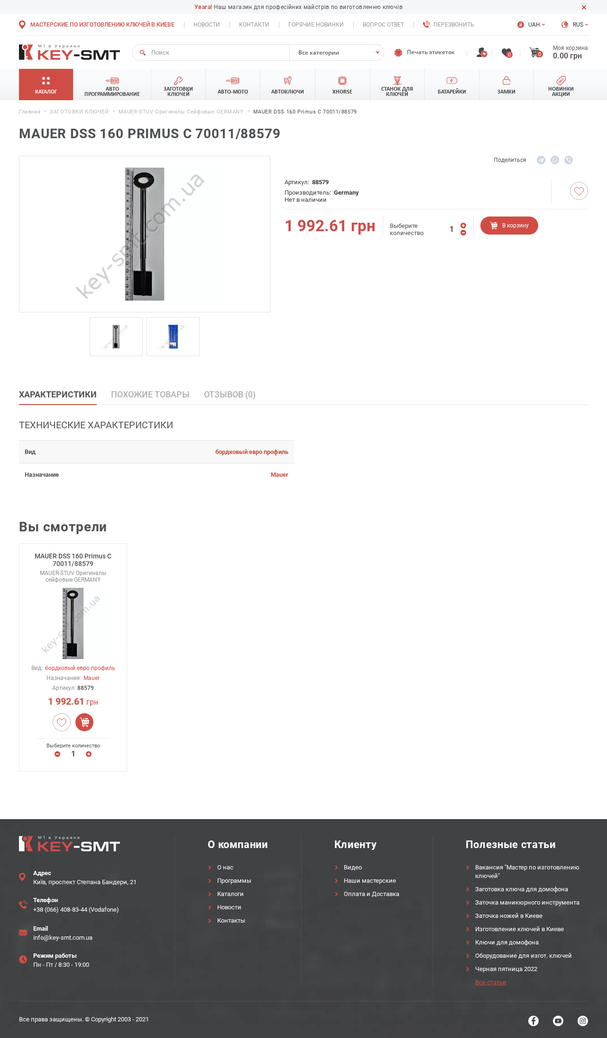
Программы (234, 880)
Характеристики (58, 394)
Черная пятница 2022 (506, 968)
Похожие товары (150, 394)
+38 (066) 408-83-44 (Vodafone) (76, 909)
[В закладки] (579, 191)
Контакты (231, 920)
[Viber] (568, 160)
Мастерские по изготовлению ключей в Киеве (102, 24)
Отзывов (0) (230, 394)
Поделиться (510, 160)
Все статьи (490, 982)
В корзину (515, 225)
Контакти (254, 24)
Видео (353, 867)
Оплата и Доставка (371, 893)
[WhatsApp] (555, 160)
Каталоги (230, 893)
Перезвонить (453, 24)
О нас (225, 867)
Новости (206, 24)
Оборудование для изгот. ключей (523, 955)
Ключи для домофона (507, 942)
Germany (346, 192)
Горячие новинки (316, 24)
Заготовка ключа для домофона (521, 889)
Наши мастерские (370, 880)
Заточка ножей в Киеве (509, 915)
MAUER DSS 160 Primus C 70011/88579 (73, 559)
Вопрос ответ (383, 24)
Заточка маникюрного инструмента (527, 902)
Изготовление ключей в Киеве (519, 929)
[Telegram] (541, 160)
